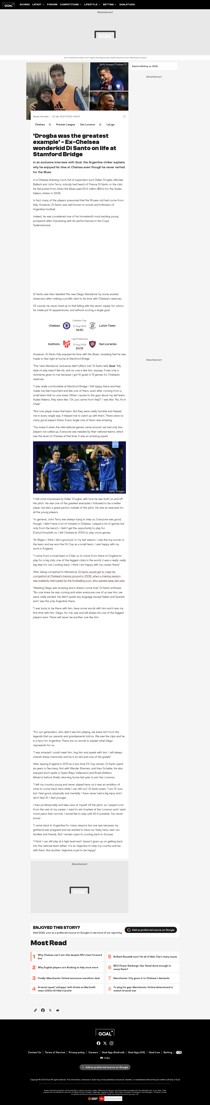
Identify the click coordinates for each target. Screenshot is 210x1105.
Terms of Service (55, 1052)
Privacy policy (77, 1052)
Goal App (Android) (113, 1052)
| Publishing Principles (137, 58)
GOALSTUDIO (127, 4)
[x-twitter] (105, 1044)
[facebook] (98, 1044)
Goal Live (154, 1052)
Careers (93, 1052)
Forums (52, 4)
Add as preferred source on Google (153, 929)
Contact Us (34, 1052)
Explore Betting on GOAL (145, 66)
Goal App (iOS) (136, 1052)
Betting (168, 1052)
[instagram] (111, 1044)
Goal (48, 1079)
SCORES (25, 4)
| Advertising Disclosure (118, 58)
